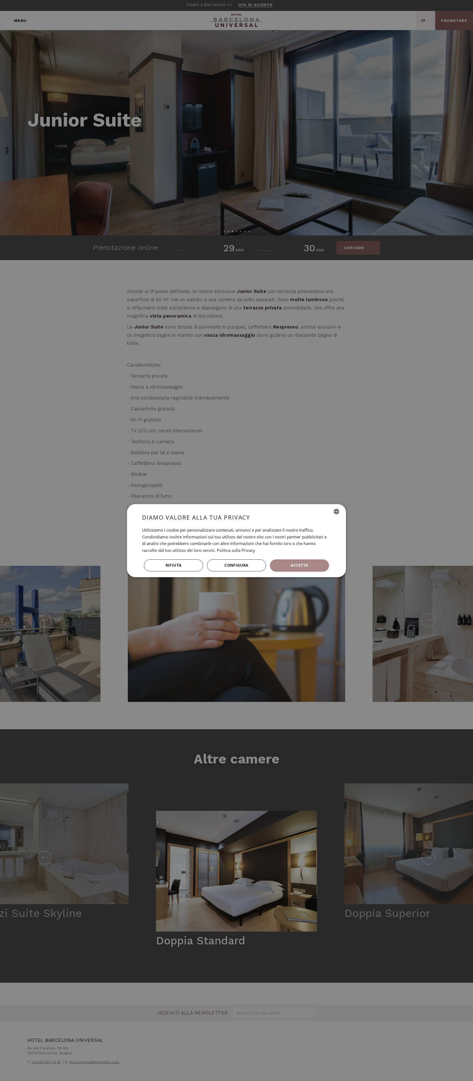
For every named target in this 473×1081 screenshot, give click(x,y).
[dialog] (236, 540)
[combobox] (336, 511)
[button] (236, 566)
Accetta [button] (299, 565)
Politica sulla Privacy (236, 550)
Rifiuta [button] (174, 565)
